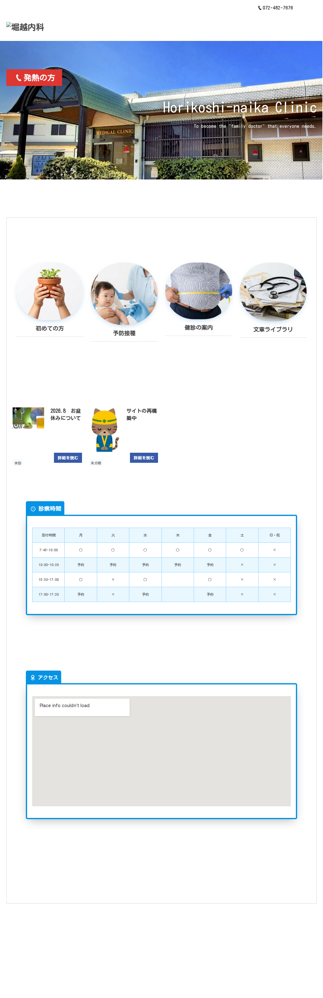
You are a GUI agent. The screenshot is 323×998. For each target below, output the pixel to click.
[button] (307, 8)
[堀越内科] (25, 27)
